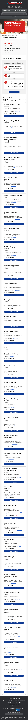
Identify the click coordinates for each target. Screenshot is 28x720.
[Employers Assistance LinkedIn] (17, 710)
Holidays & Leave (9, 348)
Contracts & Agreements (11, 45)
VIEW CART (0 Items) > (20, 10)
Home (3, 35)
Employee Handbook (10, 212)
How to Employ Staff (10, 382)
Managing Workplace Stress (12, 453)
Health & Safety (9, 50)
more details (17, 111)
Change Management (10, 505)
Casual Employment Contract (13, 195)
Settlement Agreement (11, 283)
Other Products (9, 53)
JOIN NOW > (14, 91)
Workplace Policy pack (11, 331)
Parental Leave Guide (10, 523)
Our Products (8, 35)
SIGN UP (21, 713)
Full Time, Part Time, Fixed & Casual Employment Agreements (13, 159)
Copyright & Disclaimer (12, 708)
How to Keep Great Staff (11, 647)
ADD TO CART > (14, 152)
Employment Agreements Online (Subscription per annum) (11, 139)
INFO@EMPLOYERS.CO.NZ (16, 705)
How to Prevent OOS (10, 680)
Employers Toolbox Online (12, 104)
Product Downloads (10, 41)
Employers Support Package (12, 121)
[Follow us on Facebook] (19, 710)
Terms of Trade (11, 710)
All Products (14, 35)
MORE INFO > (14, 116)
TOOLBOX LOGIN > (7, 10)
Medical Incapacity (9, 366)
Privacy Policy (21, 708)
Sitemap (4, 708)
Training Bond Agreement (11, 300)
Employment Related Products (12, 48)
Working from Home (10, 316)
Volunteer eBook (9, 539)
